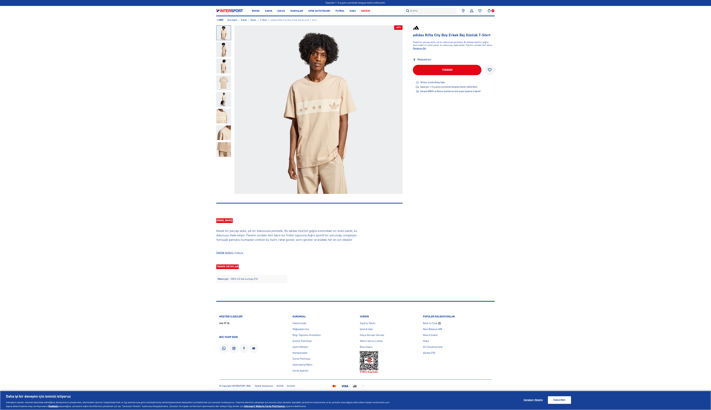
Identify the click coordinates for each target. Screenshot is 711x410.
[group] (223, 32)
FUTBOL (340, 11)
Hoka (426, 341)
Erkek (244, 20)
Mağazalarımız (301, 329)
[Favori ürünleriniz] (480, 11)
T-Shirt (263, 20)
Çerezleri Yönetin (533, 400)
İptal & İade (366, 329)
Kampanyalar (300, 353)
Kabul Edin (559, 400)
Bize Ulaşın (366, 347)
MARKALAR (296, 11)
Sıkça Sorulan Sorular (372, 335)
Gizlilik (279, 386)
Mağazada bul (424, 60)
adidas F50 (429, 353)
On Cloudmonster (433, 347)
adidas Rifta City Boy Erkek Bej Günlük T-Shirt (294, 20)
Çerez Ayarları (301, 370)
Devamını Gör (419, 48)
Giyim (253, 20)
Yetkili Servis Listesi (371, 341)
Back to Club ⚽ (432, 323)
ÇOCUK (281, 11)
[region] (355, 400)
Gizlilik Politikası (302, 341)
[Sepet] (489, 11)
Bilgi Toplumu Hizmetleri (307, 335)
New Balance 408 (432, 329)
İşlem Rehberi (300, 347)
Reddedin (53, 406)
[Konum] (463, 11)
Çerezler (291, 386)
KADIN (268, 11)
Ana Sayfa (232, 20)
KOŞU (353, 11)
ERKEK (256, 11)
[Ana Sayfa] (229, 10)
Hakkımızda (299, 323)
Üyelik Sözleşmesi (264, 386)
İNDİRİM (365, 11)
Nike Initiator (430, 335)
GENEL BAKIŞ (224, 220)
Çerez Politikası (302, 359)
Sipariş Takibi (367, 323)
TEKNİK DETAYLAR (227, 266)
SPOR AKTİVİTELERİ (319, 11)
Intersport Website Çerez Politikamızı (265, 406)
